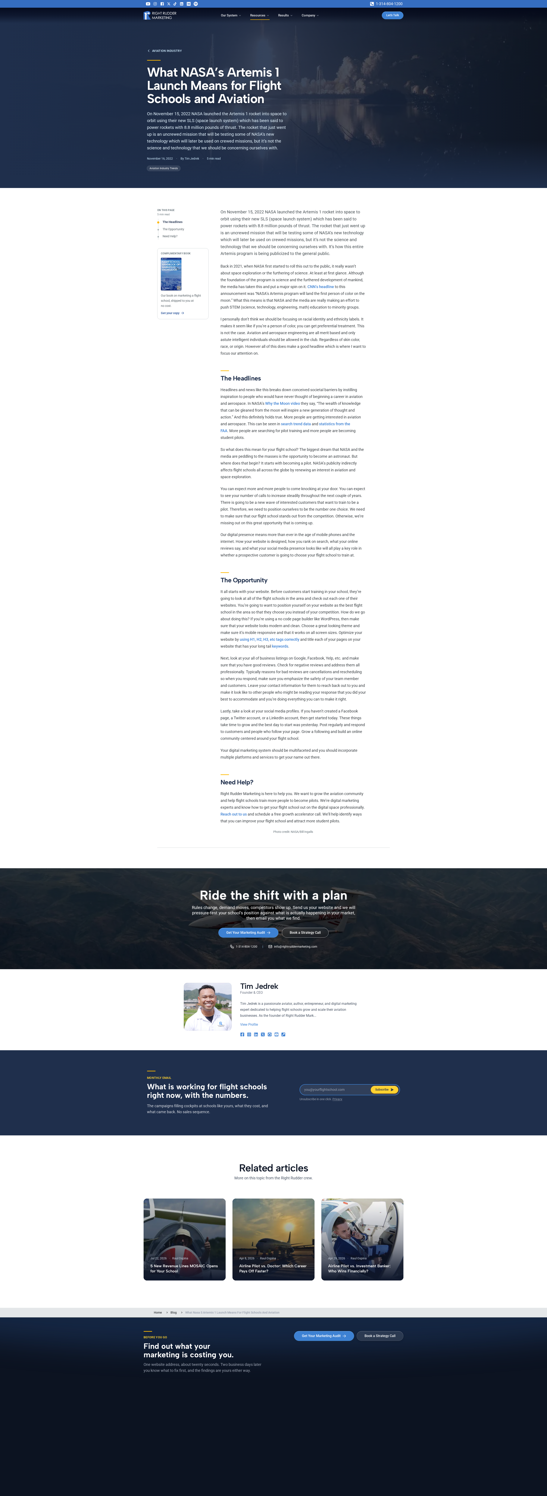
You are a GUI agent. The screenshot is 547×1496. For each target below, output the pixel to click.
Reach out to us (234, 814)
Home (158, 1312)
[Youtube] (148, 4)
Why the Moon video (282, 403)
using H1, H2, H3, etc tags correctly (269, 639)
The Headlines (172, 222)
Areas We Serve (155, 1426)
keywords (280, 646)
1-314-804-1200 (389, 3)
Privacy (337, 1099)
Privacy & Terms (227, 1483)
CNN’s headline (320, 286)
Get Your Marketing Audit (245, 933)
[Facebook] (162, 4)
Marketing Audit (155, 1418)
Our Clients (285, 1411)
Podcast (216, 1411)
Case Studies (286, 1403)
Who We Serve (287, 1418)
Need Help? (170, 236)
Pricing (148, 1411)
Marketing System (156, 1403)
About (348, 1403)
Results (283, 15)
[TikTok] (175, 4)
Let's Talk (392, 15)
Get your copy (170, 313)
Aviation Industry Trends (164, 168)
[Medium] (189, 4)
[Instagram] (155, 4)
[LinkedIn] (181, 4)
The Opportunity (173, 229)
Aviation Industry (167, 50)
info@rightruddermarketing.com (295, 946)
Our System (229, 15)
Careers (349, 1411)
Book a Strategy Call (305, 933)
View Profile (249, 1025)
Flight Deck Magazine (225, 1426)
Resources (257, 15)
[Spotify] (196, 4)
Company (308, 15)
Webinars (217, 1418)
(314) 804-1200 (231, 1478)
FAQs (280, 1426)
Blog (174, 1312)
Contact (349, 1426)
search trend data (296, 424)
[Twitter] (169, 4)
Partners (350, 1418)
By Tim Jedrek (190, 158)
